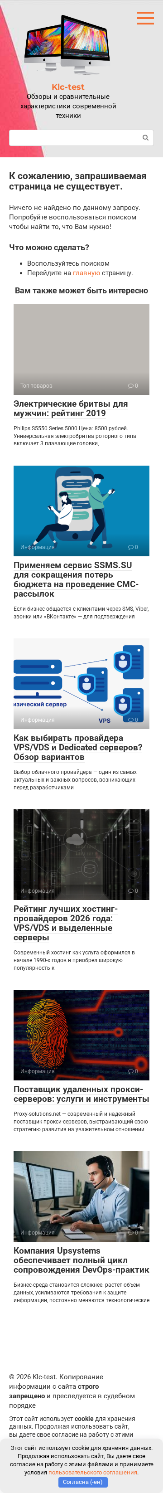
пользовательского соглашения (92, 1472)
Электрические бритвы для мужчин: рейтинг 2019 (71, 408)
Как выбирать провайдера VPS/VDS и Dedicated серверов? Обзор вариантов (78, 747)
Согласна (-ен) (83, 1481)
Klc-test (68, 87)
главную (86, 273)
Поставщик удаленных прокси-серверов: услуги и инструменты (81, 1094)
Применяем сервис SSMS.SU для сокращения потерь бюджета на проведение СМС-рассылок (76, 579)
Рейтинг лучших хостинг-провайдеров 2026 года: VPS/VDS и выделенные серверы (66, 923)
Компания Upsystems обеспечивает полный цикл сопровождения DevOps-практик (81, 1260)
